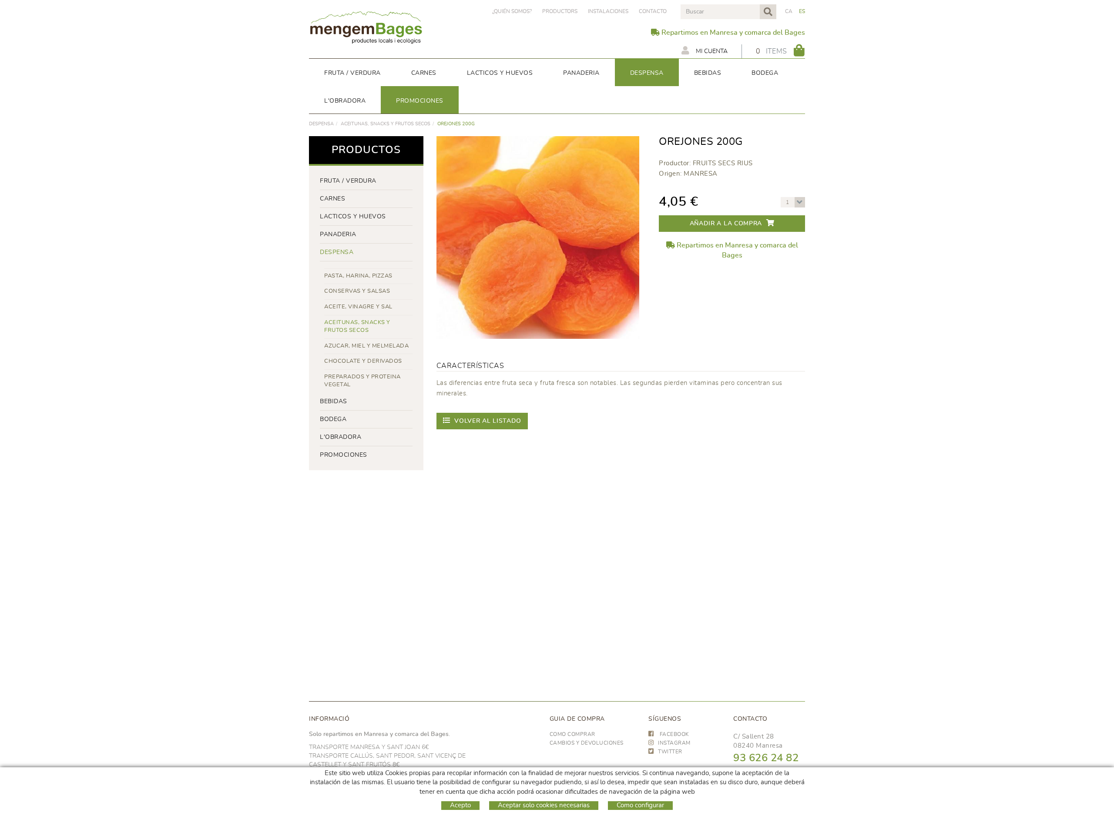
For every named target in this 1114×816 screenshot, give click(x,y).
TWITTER (670, 751)
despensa (321, 123)
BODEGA (333, 419)
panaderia (338, 234)
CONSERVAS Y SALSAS (357, 291)
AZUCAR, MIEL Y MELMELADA (366, 346)
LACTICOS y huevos (353, 217)
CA (789, 11)
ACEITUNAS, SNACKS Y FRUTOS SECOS (385, 123)
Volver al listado (487, 421)
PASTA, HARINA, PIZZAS (358, 276)
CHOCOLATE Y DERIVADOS (363, 361)
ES (802, 11)
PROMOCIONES (343, 455)
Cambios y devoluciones (587, 743)
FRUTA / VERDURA (348, 181)
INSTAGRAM (674, 743)
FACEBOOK (673, 734)
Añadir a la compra (726, 224)
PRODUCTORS (559, 11)
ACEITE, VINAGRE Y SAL (358, 307)
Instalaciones (608, 11)
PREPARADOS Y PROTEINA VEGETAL (362, 381)
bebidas (333, 401)
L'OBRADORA (340, 437)
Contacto (653, 11)
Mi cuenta (711, 51)
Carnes (332, 199)
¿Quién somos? (512, 11)
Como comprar (572, 734)
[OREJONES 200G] (538, 237)
